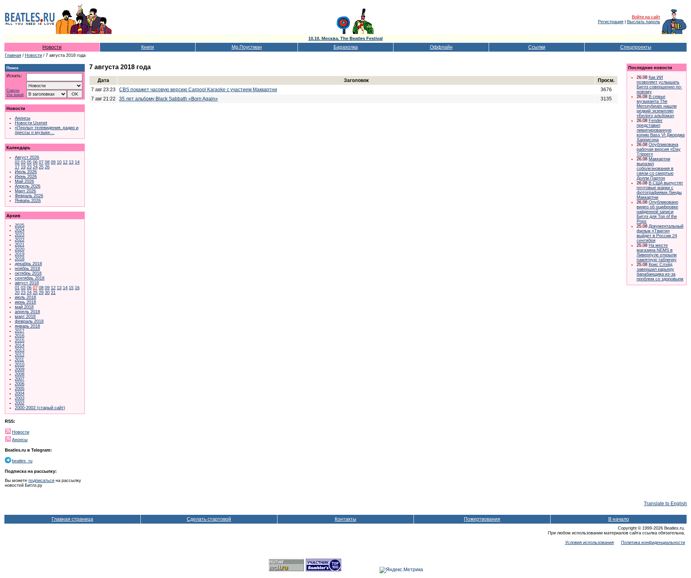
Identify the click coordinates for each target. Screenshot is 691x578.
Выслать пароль (643, 21)
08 (47, 162)
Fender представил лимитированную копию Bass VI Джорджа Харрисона (661, 130)
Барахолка (346, 47)
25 (41, 166)
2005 (19, 388)
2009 (19, 369)
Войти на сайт (646, 16)
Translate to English (665, 503)
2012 (19, 354)
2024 (19, 230)
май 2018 (24, 306)
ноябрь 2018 (27, 268)
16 (77, 287)
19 (23, 166)
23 (29, 166)
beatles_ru (22, 460)
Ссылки (536, 47)
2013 (19, 350)
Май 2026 (24, 181)
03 (23, 162)
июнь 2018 (25, 302)
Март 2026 (25, 190)
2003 (19, 398)
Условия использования (589, 542)
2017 (19, 330)
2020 (19, 249)
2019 (19, 254)
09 (53, 162)
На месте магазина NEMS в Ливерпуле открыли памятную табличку (657, 252)
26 (47, 166)
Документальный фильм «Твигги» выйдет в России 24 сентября (660, 233)
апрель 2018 (27, 311)
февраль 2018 (29, 321)
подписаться (41, 480)
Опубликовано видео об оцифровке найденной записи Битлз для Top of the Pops (657, 212)
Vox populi (15, 95)
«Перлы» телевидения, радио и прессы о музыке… (46, 130)
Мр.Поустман (247, 47)
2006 (19, 383)
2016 (19, 335)
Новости (52, 47)
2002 (19, 402)
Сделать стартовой (209, 519)
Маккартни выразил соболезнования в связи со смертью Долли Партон (655, 168)
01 (17, 287)
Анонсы (22, 118)
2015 (19, 340)
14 (77, 162)
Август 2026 (27, 157)
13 (71, 162)
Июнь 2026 (26, 176)
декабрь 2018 (28, 263)
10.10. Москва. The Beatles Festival (345, 38)
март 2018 (25, 316)
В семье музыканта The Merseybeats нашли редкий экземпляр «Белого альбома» (657, 106)
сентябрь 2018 (29, 278)
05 (29, 162)
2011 (19, 359)
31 (53, 292)
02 (17, 162)
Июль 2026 (26, 171)
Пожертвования (482, 519)
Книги (147, 47)
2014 (19, 345)
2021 (19, 244)
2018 (19, 258)
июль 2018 (25, 297)
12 (65, 162)
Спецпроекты (635, 47)
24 (35, 166)
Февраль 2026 (29, 195)
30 (47, 292)
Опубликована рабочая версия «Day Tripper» (659, 149)
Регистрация (610, 21)
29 (41, 292)
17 (17, 166)
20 (17, 292)
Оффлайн (441, 47)
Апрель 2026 (27, 186)
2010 (19, 364)
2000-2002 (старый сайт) (40, 407)
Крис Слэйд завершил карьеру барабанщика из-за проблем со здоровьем (660, 271)
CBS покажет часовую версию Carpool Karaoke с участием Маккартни (198, 89)
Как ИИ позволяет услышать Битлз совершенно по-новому (659, 84)
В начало (618, 519)
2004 (19, 393)
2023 (19, 234)
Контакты (345, 519)
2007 (19, 378)
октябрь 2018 (28, 273)
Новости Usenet (31, 122)
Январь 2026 (28, 200)
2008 (19, 374)
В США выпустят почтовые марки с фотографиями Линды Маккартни (660, 190)
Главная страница (72, 519)
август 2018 (27, 282)
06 (35, 162)
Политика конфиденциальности (653, 542)
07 (41, 162)
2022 (19, 239)
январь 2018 (27, 326)
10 (59, 162)
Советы (12, 90)
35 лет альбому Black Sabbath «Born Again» (168, 99)
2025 (19, 225)
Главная (13, 55)
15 (71, 287)
